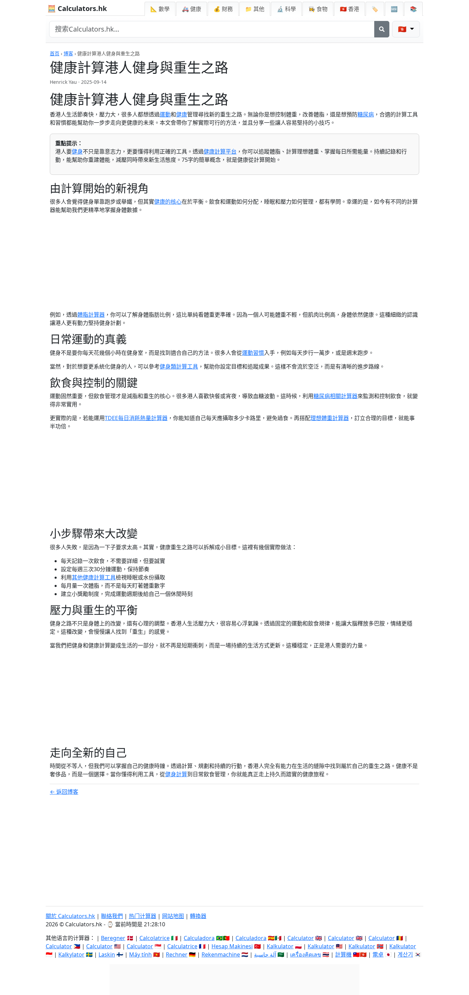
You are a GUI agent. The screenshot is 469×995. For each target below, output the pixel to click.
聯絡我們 (112, 916)
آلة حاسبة (265, 954)
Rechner (176, 954)
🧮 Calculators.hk (77, 8)
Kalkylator (71, 954)
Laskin (107, 954)
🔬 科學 (286, 9)
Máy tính (140, 954)
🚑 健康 (191, 9)
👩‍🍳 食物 (318, 9)
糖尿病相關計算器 (335, 396)
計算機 (343, 954)
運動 (165, 114)
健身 (77, 151)
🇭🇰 (349, 9)
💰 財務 (223, 9)
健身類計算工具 (179, 366)
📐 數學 (160, 9)
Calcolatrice (154, 938)
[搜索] (381, 29)
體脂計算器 (91, 314)
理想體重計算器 (329, 418)
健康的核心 (168, 201)
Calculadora (199, 938)
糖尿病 (365, 114)
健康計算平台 (220, 151)
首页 (54, 53)
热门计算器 (142, 916)
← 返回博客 (64, 791)
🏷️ (374, 9)
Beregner (113, 938)
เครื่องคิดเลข (305, 954)
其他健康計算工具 (94, 577)
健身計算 (176, 774)
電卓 (378, 954)
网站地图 (173, 916)
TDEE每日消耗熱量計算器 (136, 418)
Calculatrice (182, 946)
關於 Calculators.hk (70, 916)
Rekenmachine (221, 954)
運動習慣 (253, 353)
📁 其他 (254, 9)
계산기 (405, 954)
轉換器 (198, 916)
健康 (181, 114)
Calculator (300, 938)
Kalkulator (280, 946)
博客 (68, 53)
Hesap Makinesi (232, 946)
